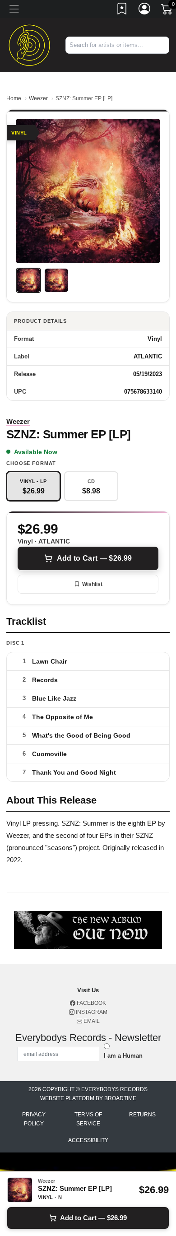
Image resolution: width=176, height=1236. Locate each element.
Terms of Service (88, 1119)
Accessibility (88, 1140)
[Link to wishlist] (122, 10)
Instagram (90, 1012)
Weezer (38, 98)
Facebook (90, 1003)
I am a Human (123, 1055)
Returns (142, 1114)
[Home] (29, 44)
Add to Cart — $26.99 (94, 558)
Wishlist (92, 584)
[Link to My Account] (145, 10)
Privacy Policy (34, 1119)
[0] (167, 10)
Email (91, 1021)
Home (13, 98)
